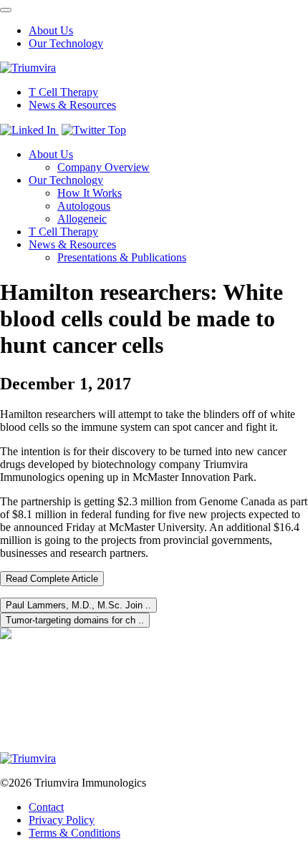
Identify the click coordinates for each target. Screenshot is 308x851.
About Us (51, 30)
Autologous (83, 206)
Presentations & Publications (121, 257)
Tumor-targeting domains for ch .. (75, 620)
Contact (46, 807)
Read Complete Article (52, 578)
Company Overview (103, 167)
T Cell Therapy (63, 92)
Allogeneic (82, 219)
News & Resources (72, 105)
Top (117, 130)
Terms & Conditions (74, 833)
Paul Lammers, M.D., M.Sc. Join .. (78, 605)
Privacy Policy (62, 820)
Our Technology (66, 43)
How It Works (89, 193)
